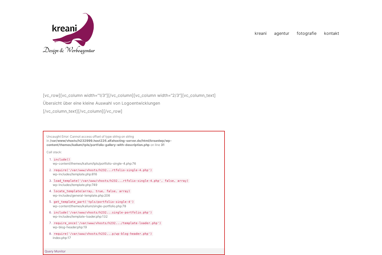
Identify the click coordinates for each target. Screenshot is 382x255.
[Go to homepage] (69, 33)
